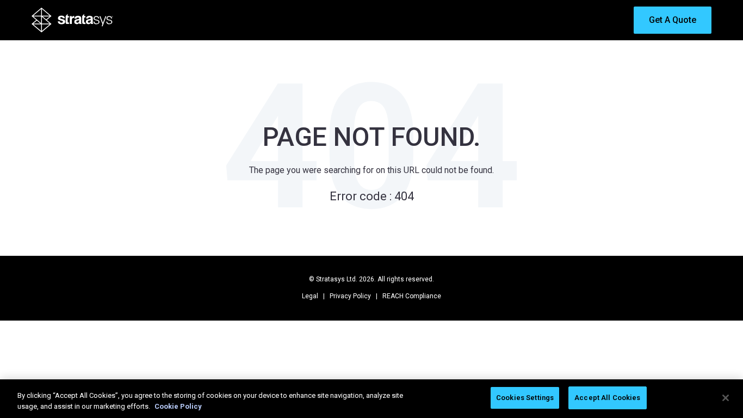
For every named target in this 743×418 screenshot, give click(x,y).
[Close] (726, 398)
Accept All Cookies (607, 398)
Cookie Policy (178, 406)
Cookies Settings (525, 398)
